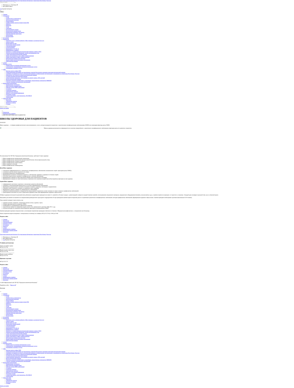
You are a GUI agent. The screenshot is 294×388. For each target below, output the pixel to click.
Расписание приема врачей (13, 44)
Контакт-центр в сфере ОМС (13, 71)
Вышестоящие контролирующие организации (18, 60)
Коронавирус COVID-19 (12, 49)
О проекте (8, 89)
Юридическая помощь (12, 61)
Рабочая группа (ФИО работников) (15, 87)
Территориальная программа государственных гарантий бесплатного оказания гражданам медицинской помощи (35, 72)
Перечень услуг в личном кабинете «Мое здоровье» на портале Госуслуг (25, 40)
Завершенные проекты (12, 91)
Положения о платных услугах (14, 68)
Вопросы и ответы (11, 102)
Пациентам (6, 39)
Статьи (5, 62)
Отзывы (8, 104)
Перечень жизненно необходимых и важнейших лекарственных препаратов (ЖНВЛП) (29, 80)
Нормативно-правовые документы (15, 32)
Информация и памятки (12, 50)
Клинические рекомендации (13, 31)
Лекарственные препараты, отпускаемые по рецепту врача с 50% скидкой (25, 77)
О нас (7, 17)
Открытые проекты (11, 90)
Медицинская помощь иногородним (15, 58)
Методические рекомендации (14, 86)
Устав (7, 26)
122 (1, 8)
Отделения (6, 38)
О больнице (6, 15)
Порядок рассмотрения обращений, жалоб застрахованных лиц (22, 53)
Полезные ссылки (10, 94)
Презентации (9, 97)
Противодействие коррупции (14, 33)
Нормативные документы (13, 84)
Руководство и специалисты (13, 18)
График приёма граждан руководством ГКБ (17, 22)
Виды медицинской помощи (13, 79)
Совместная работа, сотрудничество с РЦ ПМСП (19, 95)
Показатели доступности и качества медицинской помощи (21, 75)
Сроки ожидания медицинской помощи (16, 54)
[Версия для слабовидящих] (0, 10)
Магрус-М (13, 285)
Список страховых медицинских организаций (18, 82)
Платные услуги (7, 64)
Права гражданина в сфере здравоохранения (17, 57)
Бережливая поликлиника (10, 83)
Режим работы (10, 21)
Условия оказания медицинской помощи (16, 76)
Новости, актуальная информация (15, 93)
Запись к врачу (10, 42)
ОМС (4, 69)
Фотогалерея (9, 35)
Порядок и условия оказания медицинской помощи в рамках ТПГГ (23, 51)
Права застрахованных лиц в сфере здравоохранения (20, 55)
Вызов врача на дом (11, 43)
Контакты (8, 100)
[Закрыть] (0, 291)
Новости (8, 24)
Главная (5, 14)
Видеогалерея (9, 36)
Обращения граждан (11, 101)
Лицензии (8, 28)
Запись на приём (4, 108)
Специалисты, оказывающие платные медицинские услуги (21, 66)
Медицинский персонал (12, 20)
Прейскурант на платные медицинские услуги (18, 65)
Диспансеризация (10, 46)
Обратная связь (7, 98)
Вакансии (8, 25)
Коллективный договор (12, 29)
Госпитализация (10, 47)
